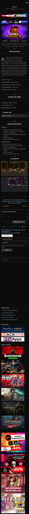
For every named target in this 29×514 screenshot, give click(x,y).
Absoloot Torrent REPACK (14, 203)
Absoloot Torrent (23, 201)
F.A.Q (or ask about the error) (10, 310)
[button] (27, 2)
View (12, 352)
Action (22, 8)
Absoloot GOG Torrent (12, 201)
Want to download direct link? (10, 319)
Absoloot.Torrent (6, 116)
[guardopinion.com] (12, 329)
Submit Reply (17, 221)
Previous (6, 206)
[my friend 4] (12, 339)
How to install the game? (9, 315)
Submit (7, 250)
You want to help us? (8, 312)
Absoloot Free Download (9, 200)
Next (24, 206)
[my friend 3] (12, 334)
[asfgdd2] (13, 483)
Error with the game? (8, 317)
